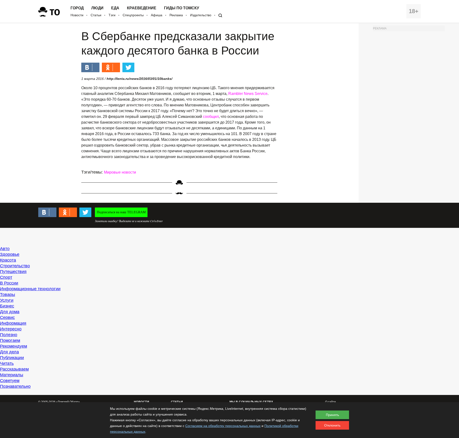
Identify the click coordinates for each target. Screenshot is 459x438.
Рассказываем (14, 369)
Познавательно (15, 386)
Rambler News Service (248, 94)
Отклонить (332, 425)
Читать (7, 363)
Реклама (176, 15)
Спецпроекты (133, 15)
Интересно (11, 329)
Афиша (156, 15)
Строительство (15, 265)
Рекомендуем (13, 346)
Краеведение (141, 8)
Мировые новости (120, 172)
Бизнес (7, 306)
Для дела (9, 352)
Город (77, 8)
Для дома (9, 311)
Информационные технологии (30, 288)
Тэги (112, 15)
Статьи (96, 15)
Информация (13, 323)
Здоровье (9, 254)
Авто (5, 248)
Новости (77, 15)
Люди (97, 8)
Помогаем (10, 340)
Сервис (7, 317)
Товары (7, 294)
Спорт (6, 277)
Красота (8, 260)
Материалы (11, 374)
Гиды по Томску (181, 8)
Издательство (200, 15)
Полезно (8, 334)
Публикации (12, 357)
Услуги (6, 300)
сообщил (211, 117)
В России (9, 283)
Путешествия (13, 271)
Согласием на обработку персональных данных (223, 426)
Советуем (9, 380)
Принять (332, 415)
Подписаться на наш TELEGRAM (121, 212)
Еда (115, 8)
